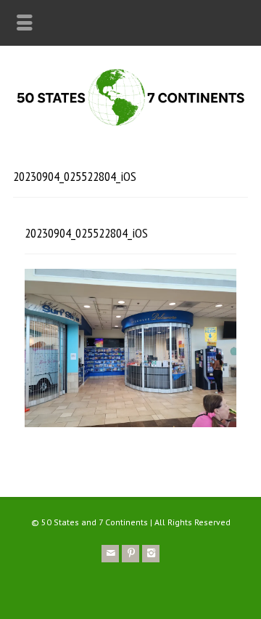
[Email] (110, 553)
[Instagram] (151, 553)
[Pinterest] (130, 553)
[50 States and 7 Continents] (130, 124)
